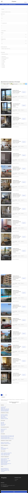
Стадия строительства (4, 46)
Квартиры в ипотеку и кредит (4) (5, 442)
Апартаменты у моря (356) (4, 414)
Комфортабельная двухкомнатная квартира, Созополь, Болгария (17, 91)
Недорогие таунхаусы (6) (4, 464)
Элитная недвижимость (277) (4, 448)
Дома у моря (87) (3, 416)
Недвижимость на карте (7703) (5, 469)
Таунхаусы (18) (3, 425)
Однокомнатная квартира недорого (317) (6, 463)
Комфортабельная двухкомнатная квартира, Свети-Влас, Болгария (17, 168)
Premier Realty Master (16, 113)
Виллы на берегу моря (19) (4, 415)
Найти (14, 491)
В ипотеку (3, 64)
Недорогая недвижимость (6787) (5, 458)
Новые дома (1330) (3, 424)
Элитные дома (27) (3, 449)
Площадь (2, 32)
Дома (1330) (2, 423)
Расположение (3, 52)
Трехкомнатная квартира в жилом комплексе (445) (7, 438)
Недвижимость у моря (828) (4, 418)
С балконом (3, 65)
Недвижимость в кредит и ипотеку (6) (5, 443)
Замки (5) (2, 447)
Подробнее (23, 105)
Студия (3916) (2, 471)
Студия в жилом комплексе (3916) (5, 437)
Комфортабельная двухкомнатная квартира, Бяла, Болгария (17, 306)
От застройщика (4, 59)
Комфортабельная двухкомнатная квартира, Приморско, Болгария (17, 181)
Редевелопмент (4, 56)
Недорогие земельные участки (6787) (5, 460)
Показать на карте (14, 83)
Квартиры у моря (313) (4, 417)
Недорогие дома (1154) (4, 459)
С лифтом (3, 60)
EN (26, 2)
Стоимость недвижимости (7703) (5, 470)
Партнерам (16, 479)
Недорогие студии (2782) (4, 462)
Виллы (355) (2, 422)
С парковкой (3, 61)
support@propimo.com (5, 486)
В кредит (3, 63)
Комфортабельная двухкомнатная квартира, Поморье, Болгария (17, 118)
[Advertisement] (14, 74)
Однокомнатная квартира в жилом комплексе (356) (7, 436)
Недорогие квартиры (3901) (4, 461)
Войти (16, 480)
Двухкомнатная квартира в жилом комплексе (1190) (7, 435)
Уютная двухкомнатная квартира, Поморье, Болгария (16, 104)
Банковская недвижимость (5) (4, 468)
